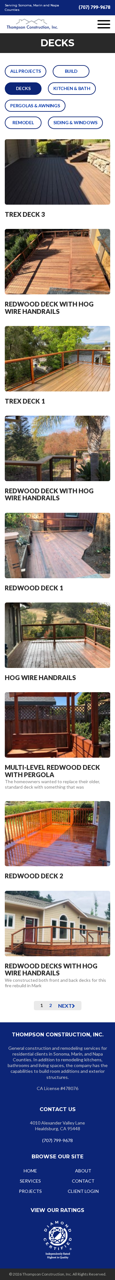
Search (102, 699)
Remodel (23, 122)
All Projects (25, 71)
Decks (23, 88)
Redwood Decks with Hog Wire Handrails (51, 969)
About (83, 1170)
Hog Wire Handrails (40, 677)
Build (71, 71)
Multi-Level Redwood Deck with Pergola (52, 770)
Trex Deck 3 (25, 214)
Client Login (83, 1191)
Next (65, 1006)
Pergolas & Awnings (35, 105)
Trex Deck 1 (25, 401)
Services (30, 1181)
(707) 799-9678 (94, 7)
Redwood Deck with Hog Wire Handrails (49, 307)
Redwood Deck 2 (34, 876)
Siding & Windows (75, 122)
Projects (30, 1191)
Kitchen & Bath (71, 88)
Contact (83, 1181)
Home (30, 1170)
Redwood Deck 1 (34, 588)
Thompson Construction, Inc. (32, 24)
